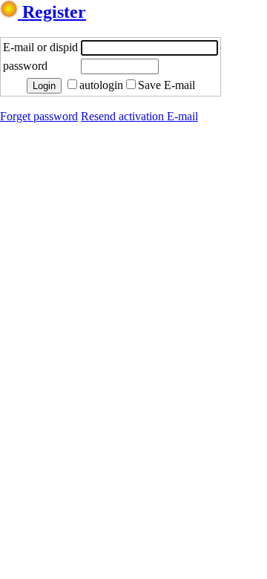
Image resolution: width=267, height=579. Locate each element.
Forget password (39, 116)
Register (52, 12)
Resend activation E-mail (139, 116)
